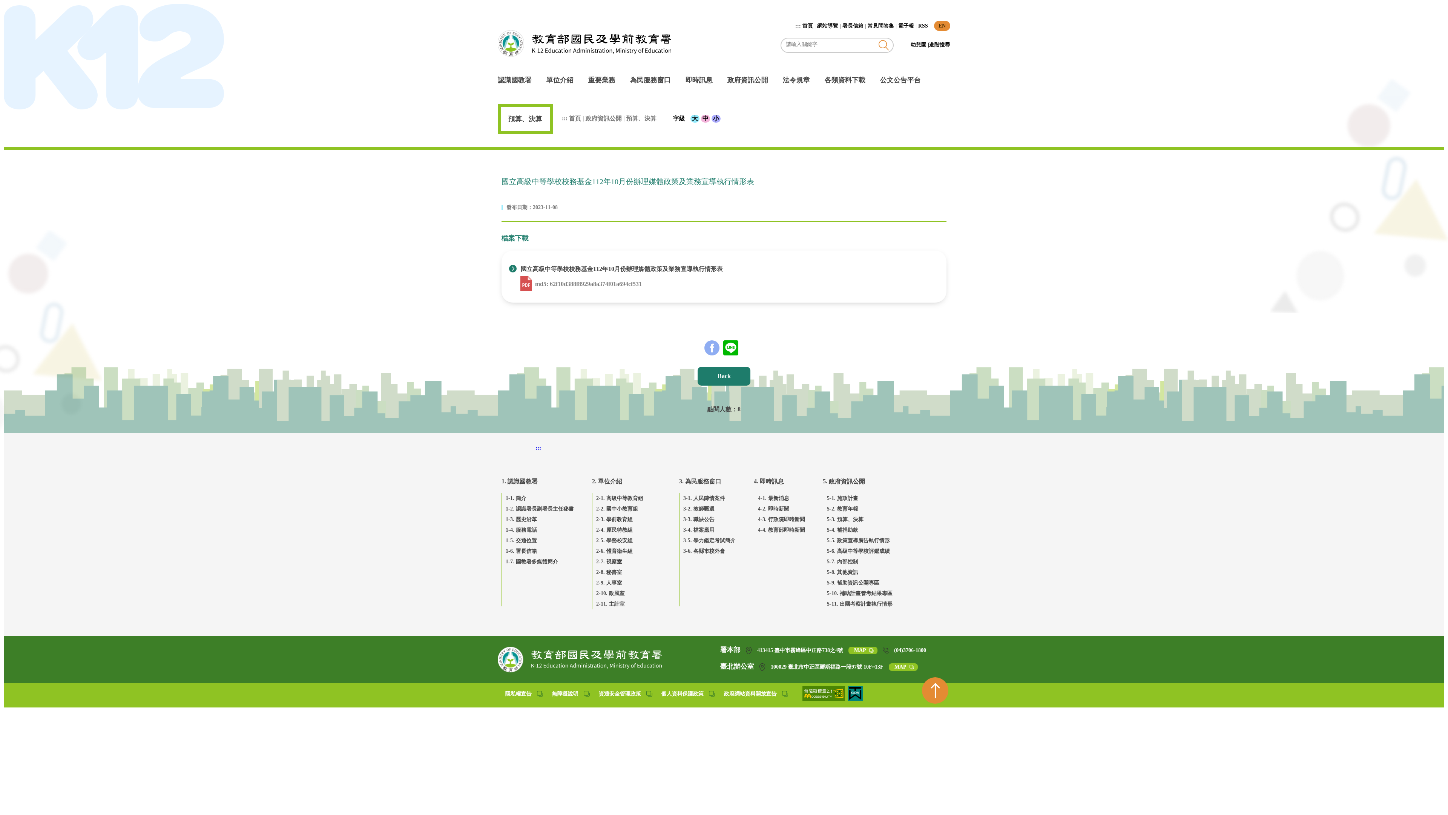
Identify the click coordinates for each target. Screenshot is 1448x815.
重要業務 (601, 80)
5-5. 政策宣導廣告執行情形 (858, 540)
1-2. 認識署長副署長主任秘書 (540, 509)
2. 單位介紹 (607, 481)
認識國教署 (515, 80)
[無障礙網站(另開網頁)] (824, 699)
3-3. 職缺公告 (699, 519)
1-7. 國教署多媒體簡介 (532, 561)
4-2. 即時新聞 (773, 509)
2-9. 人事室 (609, 583)
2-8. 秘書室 (609, 572)
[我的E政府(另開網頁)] (855, 699)
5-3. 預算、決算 (845, 519)
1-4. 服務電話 (521, 530)
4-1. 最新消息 (773, 498)
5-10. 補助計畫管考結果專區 (860, 593)
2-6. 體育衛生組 (614, 551)
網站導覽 (827, 26)
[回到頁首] (935, 690)
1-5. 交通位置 (521, 540)
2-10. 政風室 (610, 593)
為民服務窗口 (650, 80)
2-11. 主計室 (610, 604)
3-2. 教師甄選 (699, 509)
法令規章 (796, 80)
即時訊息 (699, 80)
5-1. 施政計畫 (842, 498)
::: (798, 26)
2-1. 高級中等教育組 (619, 498)
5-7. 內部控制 (842, 561)
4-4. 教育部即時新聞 (781, 530)
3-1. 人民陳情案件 (704, 498)
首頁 (807, 26)
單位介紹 (560, 80)
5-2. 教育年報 (842, 509)
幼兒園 (919, 45)
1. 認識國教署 (520, 481)
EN (942, 26)
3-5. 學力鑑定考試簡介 (709, 540)
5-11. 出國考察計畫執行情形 (860, 604)
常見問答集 (881, 26)
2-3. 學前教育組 (614, 519)
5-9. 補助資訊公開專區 (853, 583)
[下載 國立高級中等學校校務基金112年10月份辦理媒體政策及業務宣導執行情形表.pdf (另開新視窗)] (526, 284)
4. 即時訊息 (769, 481)
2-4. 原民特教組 (614, 530)
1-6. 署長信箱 (521, 551)
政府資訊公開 (747, 80)
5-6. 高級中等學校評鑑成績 (858, 551)
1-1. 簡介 (516, 498)
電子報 (906, 26)
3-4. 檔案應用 (699, 530)
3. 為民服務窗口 (700, 481)
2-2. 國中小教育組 (617, 509)
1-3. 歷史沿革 (521, 519)
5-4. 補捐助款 (842, 530)
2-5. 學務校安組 (614, 540)
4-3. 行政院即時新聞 (781, 519)
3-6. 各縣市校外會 (704, 551)
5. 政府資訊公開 (844, 481)
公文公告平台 (900, 80)
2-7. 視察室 (609, 561)
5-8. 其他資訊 (842, 572)
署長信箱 (853, 26)
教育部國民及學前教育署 (584, 43)
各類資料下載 (845, 80)
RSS (923, 26)
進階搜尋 (939, 45)
